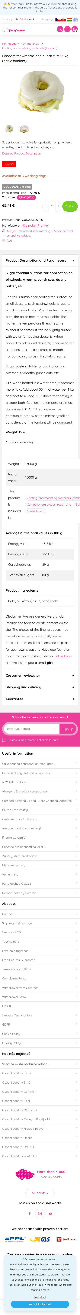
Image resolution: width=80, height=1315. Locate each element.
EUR (23, 19)
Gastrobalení (35, 511)
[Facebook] (29, 1213)
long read (62, 1279)
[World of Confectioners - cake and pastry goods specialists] (13, 29)
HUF (31, 19)
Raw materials (30, 43)
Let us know (63, 656)
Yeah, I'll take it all (40, 1304)
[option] (40, 92)
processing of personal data (41, 739)
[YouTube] (50, 1213)
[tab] (40, 260)
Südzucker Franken (35, 225)
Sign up (68, 729)
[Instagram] (40, 1213)
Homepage (9, 43)
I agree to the (33, 739)
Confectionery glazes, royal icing (49, 504)
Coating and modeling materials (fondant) (29, 48)
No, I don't (40, 1297)
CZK (16, 19)
